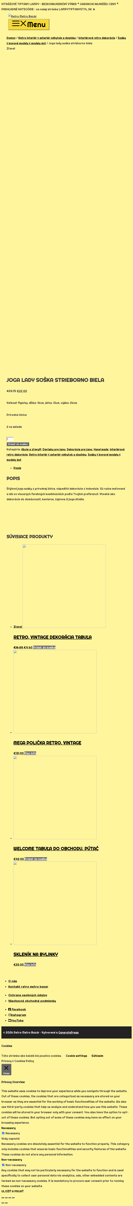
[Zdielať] (6, 1197)
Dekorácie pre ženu (79, 449)
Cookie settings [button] (76, 1055)
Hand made (101, 449)
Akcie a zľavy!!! (31, 449)
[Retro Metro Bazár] (22, 16)
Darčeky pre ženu (54, 449)
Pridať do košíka (18, 444)
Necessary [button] (8, 1128)
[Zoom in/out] (13, 1197)
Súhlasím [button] (97, 1055)
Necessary (13, 1133)
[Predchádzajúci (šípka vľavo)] (2, 1202)
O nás (12, 981)
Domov (11, 38)
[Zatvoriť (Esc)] (2, 1197)
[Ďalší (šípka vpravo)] (6, 1202)
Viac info (30, 753)
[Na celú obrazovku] (9, 1197)
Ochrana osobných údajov (27, 995)
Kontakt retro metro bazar (28, 986)
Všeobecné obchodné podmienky (32, 1001)
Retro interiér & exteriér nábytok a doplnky (47, 38)
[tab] (70, 468)
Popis (17, 468)
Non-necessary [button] (11, 1159)
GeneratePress (68, 1032)
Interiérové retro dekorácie (96, 38)
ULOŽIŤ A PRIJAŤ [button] (12, 1191)
